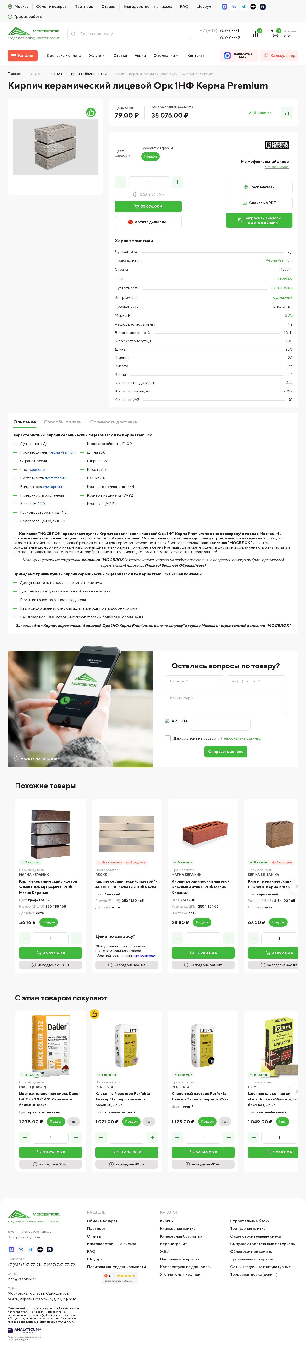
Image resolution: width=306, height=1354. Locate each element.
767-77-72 (229, 37)
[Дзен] (253, 7)
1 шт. (73, 1121)
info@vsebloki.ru (22, 1279)
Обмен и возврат (51, 6)
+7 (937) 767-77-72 (58, 1264)
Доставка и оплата (64, 55)
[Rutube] (263, 7)
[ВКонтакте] (234, 7)
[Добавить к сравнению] (287, 112)
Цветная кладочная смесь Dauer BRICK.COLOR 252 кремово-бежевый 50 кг (49, 1099)
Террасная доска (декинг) (254, 1274)
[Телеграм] (243, 7)
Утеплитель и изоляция (181, 1274)
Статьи (120, 55)
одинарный (283, 297)
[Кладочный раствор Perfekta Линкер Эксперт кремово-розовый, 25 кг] (126, 1046)
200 (289, 315)
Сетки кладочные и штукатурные (260, 1266)
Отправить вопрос (225, 751)
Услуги (95, 55)
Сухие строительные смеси (255, 1236)
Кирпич (167, 1221)
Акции (140, 55)
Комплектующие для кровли (186, 1266)
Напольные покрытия (180, 1259)
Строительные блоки (250, 1221)
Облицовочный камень (251, 1251)
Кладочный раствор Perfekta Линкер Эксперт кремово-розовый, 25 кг (122, 1099)
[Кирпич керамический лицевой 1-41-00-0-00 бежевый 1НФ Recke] (126, 834)
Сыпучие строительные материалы (262, 1244)
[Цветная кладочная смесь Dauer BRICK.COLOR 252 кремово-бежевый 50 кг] (50, 1046)
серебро (285, 278)
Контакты (196, 55)
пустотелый (282, 288)
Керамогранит (173, 1244)
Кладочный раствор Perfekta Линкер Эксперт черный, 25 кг (200, 1096)
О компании (164, 55)
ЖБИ (164, 1251)
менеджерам (145, 955)
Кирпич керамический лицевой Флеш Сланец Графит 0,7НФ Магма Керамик (48, 887)
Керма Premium (279, 260)
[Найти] (73, 34)
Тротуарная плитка (248, 1228)
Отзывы (108, 6)
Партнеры (84, 6)
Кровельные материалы (252, 1259)
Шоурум (203, 6)
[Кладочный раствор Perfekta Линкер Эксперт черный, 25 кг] (203, 1046)
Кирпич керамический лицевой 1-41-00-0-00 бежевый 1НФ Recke (126, 884)
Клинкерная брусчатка (181, 1236)
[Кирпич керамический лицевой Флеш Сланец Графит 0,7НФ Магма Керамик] (50, 834)
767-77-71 (229, 30)
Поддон (150, 156)
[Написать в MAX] (224, 7)
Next (297, 886)
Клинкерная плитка (178, 1228)
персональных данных (242, 738)
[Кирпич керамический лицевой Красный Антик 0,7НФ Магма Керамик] (203, 834)
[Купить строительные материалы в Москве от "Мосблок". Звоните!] (34, 33)
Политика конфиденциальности (116, 1266)
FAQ (184, 6)
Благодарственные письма (147, 6)
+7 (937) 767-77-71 (24, 1264)
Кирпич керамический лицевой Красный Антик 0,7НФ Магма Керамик (201, 887)
